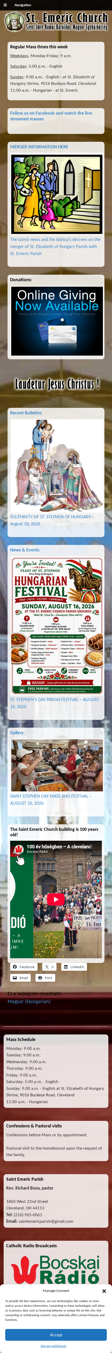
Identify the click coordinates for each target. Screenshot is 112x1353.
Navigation (23, 5)
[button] (104, 1291)
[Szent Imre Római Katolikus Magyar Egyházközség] (56, 30)
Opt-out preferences (53, 1346)
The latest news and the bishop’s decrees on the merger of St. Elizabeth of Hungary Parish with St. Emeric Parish (55, 246)
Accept (56, 1335)
